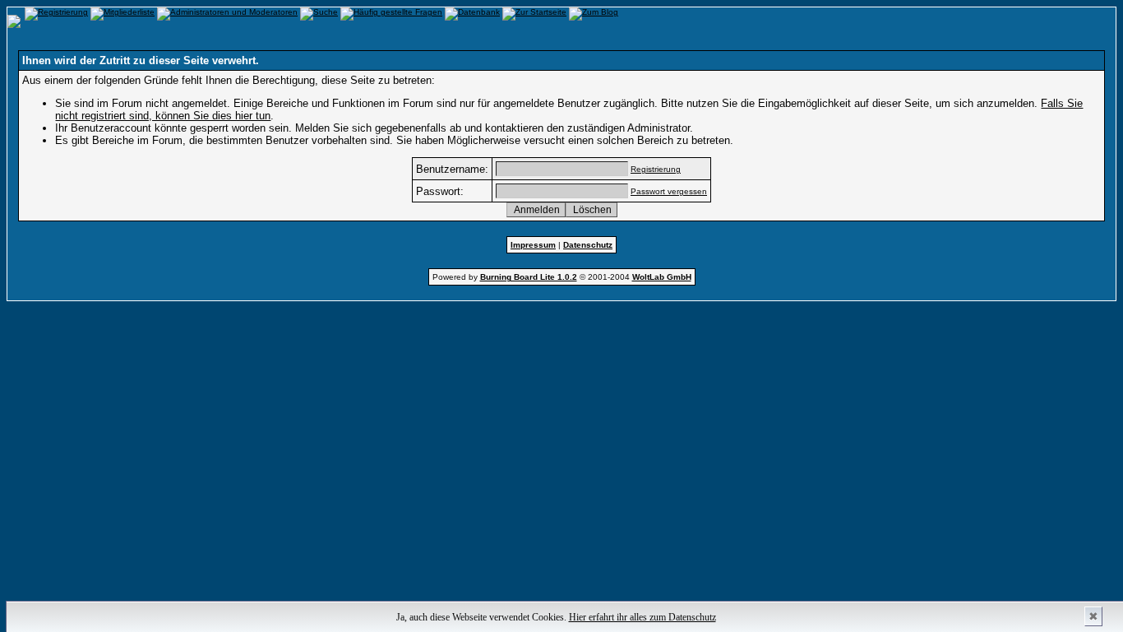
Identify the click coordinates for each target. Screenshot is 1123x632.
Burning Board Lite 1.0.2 (528, 276)
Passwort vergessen (669, 191)
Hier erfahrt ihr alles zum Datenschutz (642, 617)
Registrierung (656, 169)
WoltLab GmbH (661, 276)
